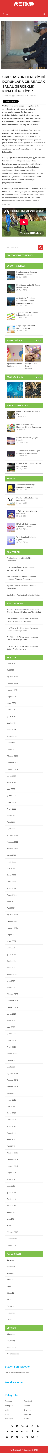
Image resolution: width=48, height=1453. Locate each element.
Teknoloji (32, 96)
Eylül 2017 (11, 1226)
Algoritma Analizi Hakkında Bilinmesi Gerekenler (27, 313)
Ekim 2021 (11, 901)
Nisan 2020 (11, 1020)
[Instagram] (32, 1426)
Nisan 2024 (11, 703)
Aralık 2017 (11, 1206)
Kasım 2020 (12, 974)
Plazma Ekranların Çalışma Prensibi (27, 438)
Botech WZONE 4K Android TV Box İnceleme (28, 465)
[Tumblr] (32, 1431)
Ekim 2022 (11, 822)
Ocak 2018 (11, 1199)
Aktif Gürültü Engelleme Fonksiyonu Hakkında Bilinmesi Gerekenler (25, 300)
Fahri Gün (7, 96)
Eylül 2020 (11, 987)
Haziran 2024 (12, 690)
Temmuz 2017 (12, 1239)
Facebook (11, 1266)
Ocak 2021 (11, 961)
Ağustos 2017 (12, 1232)
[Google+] (22, 1426)
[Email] (32, 1437)
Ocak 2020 (11, 1040)
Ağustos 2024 (12, 677)
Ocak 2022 (11, 882)
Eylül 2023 (11, 749)
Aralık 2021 (11, 888)
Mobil (9, 1286)
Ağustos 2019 (12, 1073)
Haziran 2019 (12, 1087)
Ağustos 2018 (12, 1153)
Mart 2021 (11, 948)
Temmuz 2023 (12, 763)
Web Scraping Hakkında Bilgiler (26, 538)
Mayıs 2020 (11, 1014)
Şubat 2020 (11, 1034)
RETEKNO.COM (16, 1450)
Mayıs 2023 (11, 776)
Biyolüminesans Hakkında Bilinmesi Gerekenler (26, 273)
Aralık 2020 (11, 968)
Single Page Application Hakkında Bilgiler (25, 327)
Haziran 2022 (12, 849)
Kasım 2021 (12, 895)
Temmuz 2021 (12, 921)
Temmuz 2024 (12, 683)
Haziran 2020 (12, 1007)
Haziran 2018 (12, 1166)
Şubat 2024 (11, 716)
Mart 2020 (11, 1027)
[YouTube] (7, 1437)
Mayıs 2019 (11, 1093)
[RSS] (38, 1437)
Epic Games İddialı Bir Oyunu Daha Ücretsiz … (28, 286)
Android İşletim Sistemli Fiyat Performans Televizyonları (28, 452)
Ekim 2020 (11, 981)
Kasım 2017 (12, 1212)
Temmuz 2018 (12, 1159)
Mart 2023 (11, 789)
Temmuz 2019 (12, 1080)
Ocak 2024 (11, 723)
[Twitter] (17, 1431)
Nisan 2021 (11, 941)
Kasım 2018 (12, 1133)
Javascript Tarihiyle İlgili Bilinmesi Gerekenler (25, 486)
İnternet (10, 1280)
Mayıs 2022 (11, 855)
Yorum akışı (11, 1347)
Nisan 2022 (11, 862)
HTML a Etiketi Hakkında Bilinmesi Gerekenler (26, 525)
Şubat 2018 (11, 1192)
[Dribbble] (38, 1426)
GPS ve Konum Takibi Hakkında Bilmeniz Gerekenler (28, 425)
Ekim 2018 (11, 1140)
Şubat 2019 (11, 1113)
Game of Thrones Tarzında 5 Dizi (28, 412)
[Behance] (12, 1426)
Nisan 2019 (11, 1100)
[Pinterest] (27, 1426)
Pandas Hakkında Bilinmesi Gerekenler (27, 499)
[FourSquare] (12, 1437)
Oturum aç (11, 1334)
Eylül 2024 (11, 670)
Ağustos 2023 (12, 756)
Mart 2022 (11, 868)
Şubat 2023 (11, 796)
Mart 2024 (11, 710)
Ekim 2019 (11, 1060)
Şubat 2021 (11, 954)
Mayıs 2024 (11, 696)
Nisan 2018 (11, 1179)
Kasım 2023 (12, 736)
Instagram (11, 1273)
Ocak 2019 (11, 1120)
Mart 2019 (11, 1106)
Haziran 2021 (12, 928)
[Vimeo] (22, 1431)
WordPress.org (13, 1354)
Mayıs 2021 (11, 935)
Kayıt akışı (11, 1341)
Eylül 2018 (11, 1146)
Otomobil (10, 1293)
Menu (5, 14)
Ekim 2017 (11, 1219)
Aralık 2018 (11, 1126)
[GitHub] (38, 1431)
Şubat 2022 (11, 875)
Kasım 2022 (12, 815)
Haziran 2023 (12, 769)
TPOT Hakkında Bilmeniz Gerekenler (26, 512)
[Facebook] (7, 1426)
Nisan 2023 (11, 782)
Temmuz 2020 (12, 1001)
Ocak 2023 (11, 802)
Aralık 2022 (11, 809)
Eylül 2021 (11, 908)
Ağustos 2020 (12, 994)
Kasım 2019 (12, 1054)
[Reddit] (17, 1437)
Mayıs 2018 (11, 1173)
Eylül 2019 (11, 1067)
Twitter (9, 1319)
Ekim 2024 (11, 663)
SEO (8, 1300)
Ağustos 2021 (12, 915)
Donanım (10, 1260)
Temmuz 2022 (12, 842)
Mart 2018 (11, 1186)
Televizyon (11, 1313)
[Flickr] (17, 1426)
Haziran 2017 (12, 1245)
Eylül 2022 (11, 829)
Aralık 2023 (11, 730)
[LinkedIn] (7, 1431)
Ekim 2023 (11, 743)
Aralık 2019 (11, 1047)
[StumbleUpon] (27, 1431)
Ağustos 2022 (12, 835)
